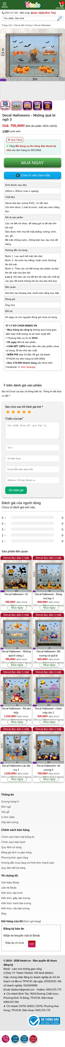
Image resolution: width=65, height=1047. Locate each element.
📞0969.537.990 (10, 13)
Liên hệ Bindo (8, 887)
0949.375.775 (53, 989)
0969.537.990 (11, 1001)
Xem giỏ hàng (32, 921)
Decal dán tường (23, 25)
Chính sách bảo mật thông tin (17, 836)
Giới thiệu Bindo (10, 882)
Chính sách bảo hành (13, 842)
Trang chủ (7, 25)
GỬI (31, 943)
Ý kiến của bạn (14, 418)
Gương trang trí (10, 801)
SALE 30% (33, 1039)
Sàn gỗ (5, 811)
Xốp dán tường (9, 822)
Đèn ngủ (6, 806)
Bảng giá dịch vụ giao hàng (16, 852)
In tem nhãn (8, 817)
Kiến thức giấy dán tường (15, 898)
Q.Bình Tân (49, 13)
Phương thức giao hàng (14, 857)
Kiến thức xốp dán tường (15, 908)
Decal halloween (42, 25)
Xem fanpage (28, 367)
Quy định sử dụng (11, 847)
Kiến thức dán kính (12, 892)
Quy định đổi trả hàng (13, 867)
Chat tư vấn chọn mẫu (33, 175)
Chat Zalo (15, 1039)
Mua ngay (17, 607)
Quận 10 (36, 13)
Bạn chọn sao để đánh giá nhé (24, 406)
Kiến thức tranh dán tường (16, 903)
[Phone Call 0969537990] (5, 1039)
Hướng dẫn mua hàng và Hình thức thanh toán (27, 862)
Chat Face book (24, 1039)
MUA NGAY (32, 162)
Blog (3, 913)
